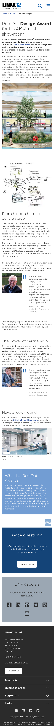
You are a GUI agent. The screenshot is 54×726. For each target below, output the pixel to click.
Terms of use (45, 722)
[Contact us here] (48, 522)
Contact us (13, 671)
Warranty (21, 724)
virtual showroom (21, 44)
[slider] (47, 441)
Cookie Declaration (10, 722)
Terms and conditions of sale (39, 724)
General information (29, 722)
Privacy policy (8, 724)
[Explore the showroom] (27, 116)
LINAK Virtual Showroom (25, 420)
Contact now (27, 564)
